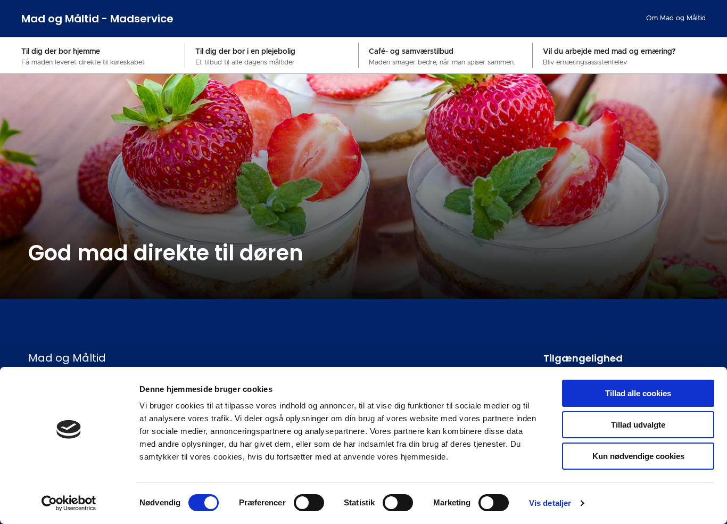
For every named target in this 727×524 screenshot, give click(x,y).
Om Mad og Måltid (676, 18)
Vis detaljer (550, 502)
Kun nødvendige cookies (638, 456)
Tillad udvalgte (638, 424)
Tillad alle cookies (638, 393)
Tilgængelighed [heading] (583, 358)
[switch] (309, 502)
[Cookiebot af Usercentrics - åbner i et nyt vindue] (68, 503)
